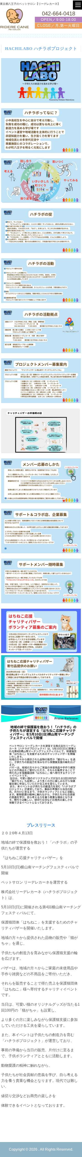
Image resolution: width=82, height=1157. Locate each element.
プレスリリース (41, 825)
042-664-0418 (58, 13)
